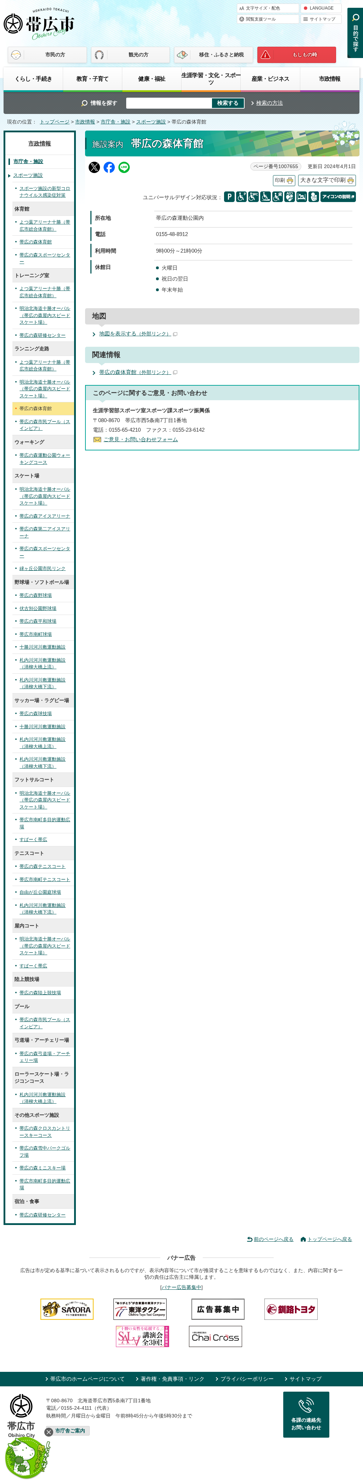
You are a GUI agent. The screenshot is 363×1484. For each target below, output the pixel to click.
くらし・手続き (33, 78)
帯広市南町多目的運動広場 (44, 823)
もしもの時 (304, 54)
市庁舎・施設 (115, 122)
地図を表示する (135, 333)
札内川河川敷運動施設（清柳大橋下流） (42, 683)
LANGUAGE (322, 8)
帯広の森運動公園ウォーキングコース (44, 459)
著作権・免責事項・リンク (173, 1379)
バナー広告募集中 (181, 1287)
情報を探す (104, 103)
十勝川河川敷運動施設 (42, 647)
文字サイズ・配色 (263, 8)
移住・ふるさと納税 (221, 54)
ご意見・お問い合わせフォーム (141, 439)
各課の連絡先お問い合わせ (306, 1424)
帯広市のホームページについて (87, 1379)
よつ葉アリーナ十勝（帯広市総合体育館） (44, 225)
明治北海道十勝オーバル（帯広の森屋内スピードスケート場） (44, 315)
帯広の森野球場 (35, 595)
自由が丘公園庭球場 (40, 892)
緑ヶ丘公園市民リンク (42, 568)
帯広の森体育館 (135, 372)
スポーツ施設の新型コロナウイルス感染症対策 (44, 192)
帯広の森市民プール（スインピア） (44, 425)
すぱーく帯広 (33, 839)
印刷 (280, 180)
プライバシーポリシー (247, 1379)
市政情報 (330, 78)
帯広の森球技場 (35, 713)
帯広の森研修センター (42, 335)
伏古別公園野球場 (37, 608)
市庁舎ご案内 (70, 1430)
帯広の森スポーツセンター (44, 258)
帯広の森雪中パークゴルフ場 (44, 1151)
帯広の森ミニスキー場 (42, 1167)
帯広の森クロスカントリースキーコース (44, 1132)
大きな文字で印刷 (323, 180)
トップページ (54, 122)
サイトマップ (322, 19)
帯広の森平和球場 (37, 621)
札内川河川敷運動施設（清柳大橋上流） (42, 663)
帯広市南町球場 (35, 634)
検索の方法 (269, 103)
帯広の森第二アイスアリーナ (44, 532)
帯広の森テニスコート (42, 866)
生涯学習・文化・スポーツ (211, 78)
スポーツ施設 (151, 122)
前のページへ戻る (274, 1239)
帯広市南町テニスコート (44, 879)
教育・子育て (93, 78)
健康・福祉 (151, 78)
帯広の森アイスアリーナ (44, 516)
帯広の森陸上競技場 (40, 992)
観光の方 (139, 54)
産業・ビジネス (270, 78)
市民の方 (55, 54)
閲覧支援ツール (261, 19)
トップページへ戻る (329, 1239)
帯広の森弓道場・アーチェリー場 (44, 1057)
